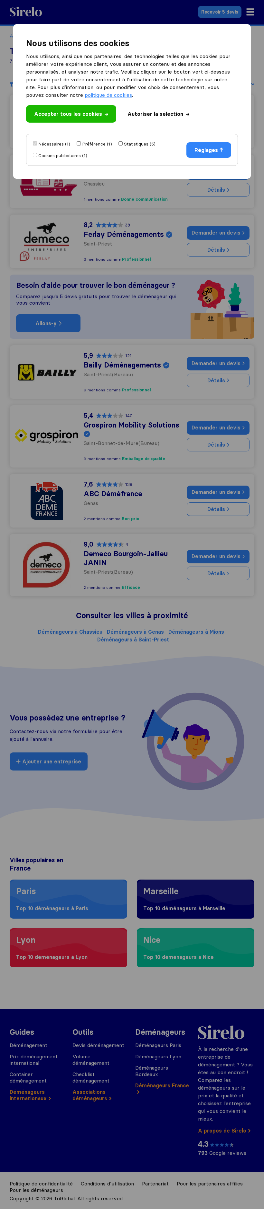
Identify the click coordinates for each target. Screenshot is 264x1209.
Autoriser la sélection (155, 114)
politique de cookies (108, 95)
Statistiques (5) (140, 144)
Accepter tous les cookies (68, 114)
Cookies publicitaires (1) (62, 155)
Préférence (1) (97, 144)
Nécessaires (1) (54, 144)
